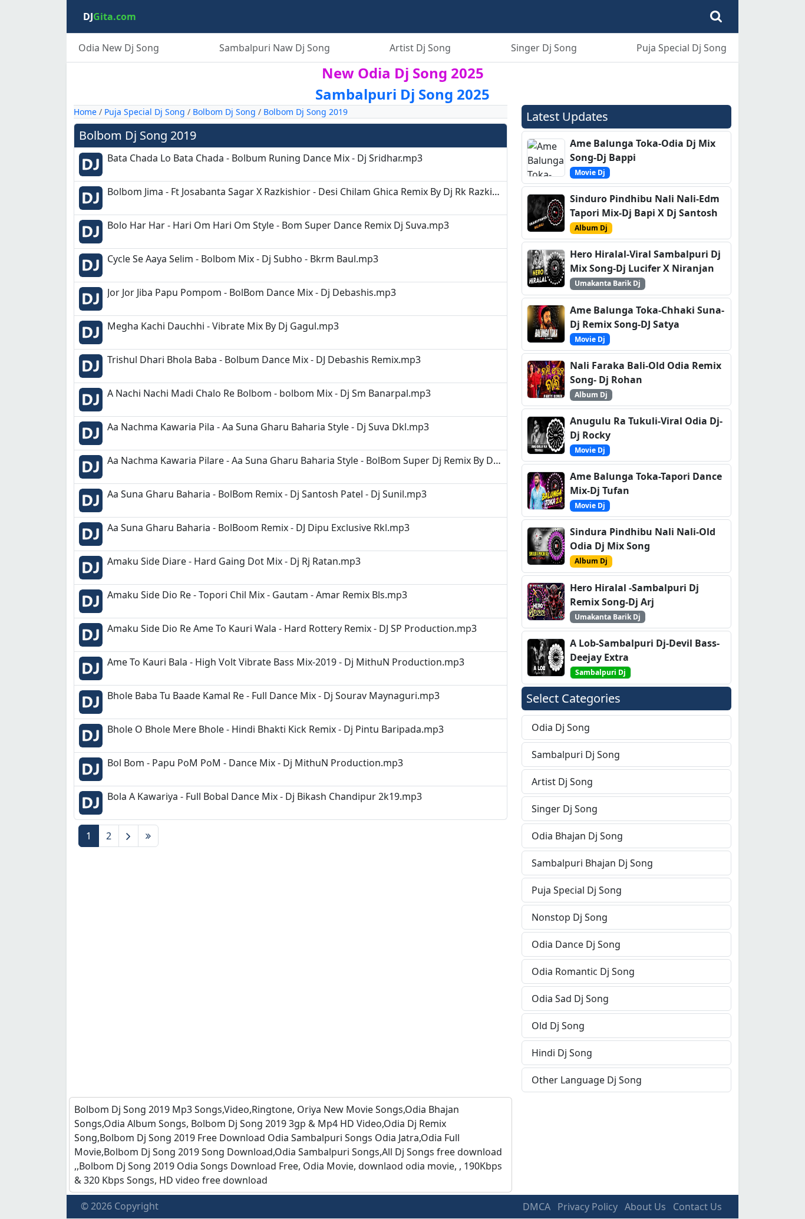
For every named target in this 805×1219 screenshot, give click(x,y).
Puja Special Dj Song (681, 47)
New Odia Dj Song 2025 (403, 73)
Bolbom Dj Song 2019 (305, 111)
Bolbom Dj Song (224, 111)
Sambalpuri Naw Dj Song (274, 47)
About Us (645, 1206)
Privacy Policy (587, 1206)
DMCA (536, 1206)
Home (85, 111)
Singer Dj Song (544, 47)
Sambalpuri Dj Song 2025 (402, 94)
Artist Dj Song (420, 47)
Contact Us (697, 1206)
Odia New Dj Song (118, 47)
